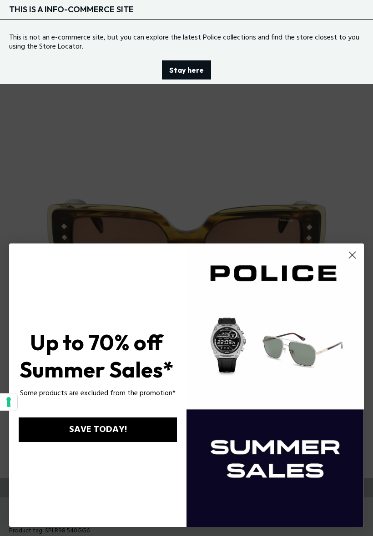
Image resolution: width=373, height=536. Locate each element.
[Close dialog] (352, 255)
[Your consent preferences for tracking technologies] (8, 402)
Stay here (186, 69)
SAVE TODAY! (98, 429)
